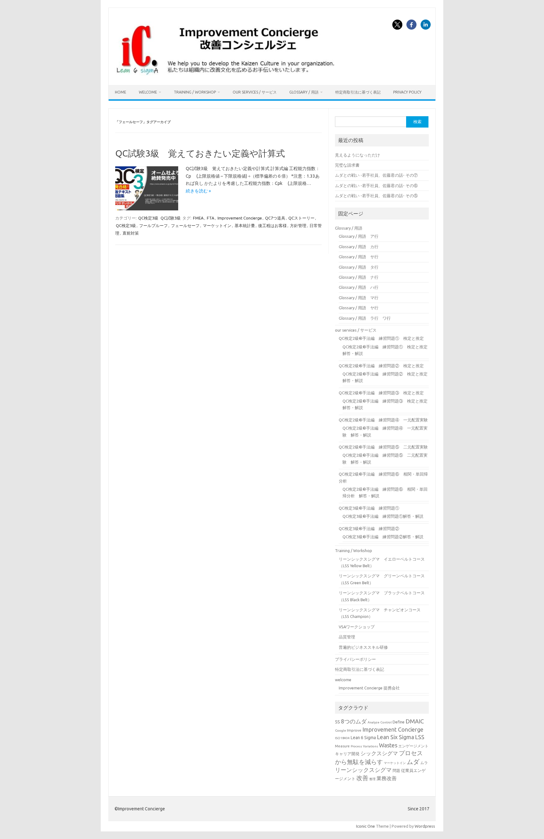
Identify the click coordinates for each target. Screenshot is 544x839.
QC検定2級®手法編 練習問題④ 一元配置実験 (383, 420)
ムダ (413, 761)
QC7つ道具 (275, 218)
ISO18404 (342, 738)
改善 (362, 778)
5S (337, 721)
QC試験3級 (171, 218)
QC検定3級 (148, 218)
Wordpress (425, 826)
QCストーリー (301, 218)
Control (386, 722)
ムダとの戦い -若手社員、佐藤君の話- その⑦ (376, 175)
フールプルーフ (153, 225)
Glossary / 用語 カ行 (358, 246)
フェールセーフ (185, 225)
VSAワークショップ (357, 627)
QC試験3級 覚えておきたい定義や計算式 (200, 153)
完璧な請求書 (347, 165)
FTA (210, 218)
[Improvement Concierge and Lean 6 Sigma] (224, 74)
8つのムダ (354, 721)
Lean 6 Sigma (363, 737)
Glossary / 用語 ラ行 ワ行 (365, 318)
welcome (148, 92)
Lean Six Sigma (395, 737)
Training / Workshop (195, 92)
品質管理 (347, 637)
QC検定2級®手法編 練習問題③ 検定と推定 (381, 393)
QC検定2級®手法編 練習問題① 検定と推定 (381, 338)
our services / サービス (255, 92)
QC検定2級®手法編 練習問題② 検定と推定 (381, 365)
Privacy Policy (407, 92)
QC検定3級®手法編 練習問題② (369, 528)
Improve (354, 730)
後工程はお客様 (272, 225)
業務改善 (387, 778)
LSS (419, 737)
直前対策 (130, 233)
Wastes (388, 745)
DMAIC (414, 721)
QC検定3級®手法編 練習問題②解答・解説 (383, 536)
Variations (370, 746)
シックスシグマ (379, 753)
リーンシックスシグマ (363, 770)
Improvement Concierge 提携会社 (369, 688)
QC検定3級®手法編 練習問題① (369, 508)
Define (399, 722)
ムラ (424, 763)
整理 (372, 779)
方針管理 (298, 225)
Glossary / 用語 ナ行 (358, 277)
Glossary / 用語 (304, 92)
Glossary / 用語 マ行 (358, 297)
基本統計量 (245, 225)
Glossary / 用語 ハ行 (358, 287)
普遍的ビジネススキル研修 (363, 647)
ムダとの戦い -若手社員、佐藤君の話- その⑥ (376, 185)
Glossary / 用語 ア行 (358, 236)
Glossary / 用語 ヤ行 (358, 307)
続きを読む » (198, 190)
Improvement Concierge (240, 218)
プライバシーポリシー (355, 659)
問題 (396, 770)
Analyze (373, 722)
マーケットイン (217, 225)
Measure (342, 746)
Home (120, 92)
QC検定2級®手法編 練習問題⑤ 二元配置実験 (383, 447)
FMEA (198, 218)
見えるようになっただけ (357, 155)
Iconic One (365, 826)
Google (340, 730)
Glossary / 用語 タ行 (358, 267)
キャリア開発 (347, 753)
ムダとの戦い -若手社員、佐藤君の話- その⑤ (376, 195)
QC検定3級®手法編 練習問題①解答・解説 (383, 516)
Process (356, 746)
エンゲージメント (413, 746)
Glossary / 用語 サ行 (358, 256)
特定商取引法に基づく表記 (358, 92)
